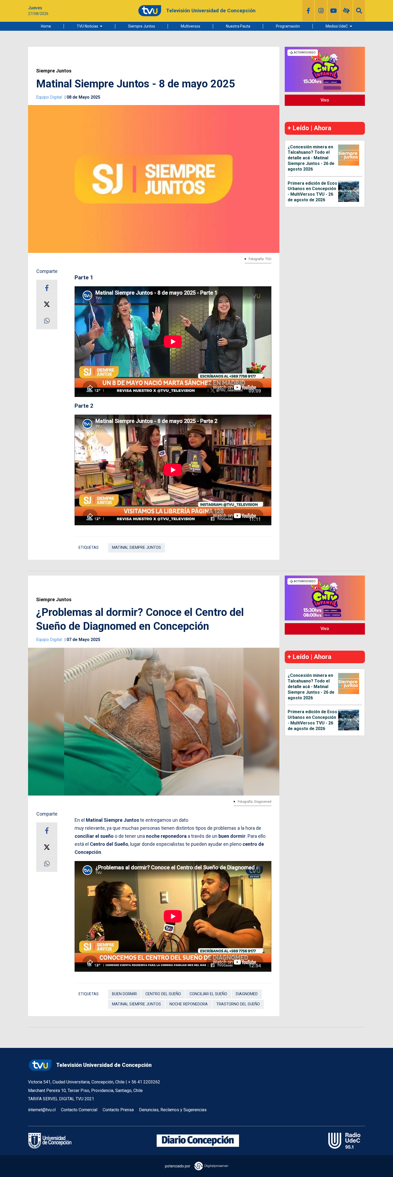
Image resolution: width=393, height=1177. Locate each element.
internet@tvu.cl (42, 1109)
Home (46, 26)
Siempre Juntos (141, 26)
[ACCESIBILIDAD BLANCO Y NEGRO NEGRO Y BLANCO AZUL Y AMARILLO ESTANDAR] (346, 10)
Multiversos (190, 26)
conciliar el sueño (208, 994)
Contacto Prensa (118, 1109)
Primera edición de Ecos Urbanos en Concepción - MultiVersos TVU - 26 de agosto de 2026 (312, 191)
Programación (288, 26)
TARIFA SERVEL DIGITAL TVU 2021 (61, 1098)
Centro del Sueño (163, 994)
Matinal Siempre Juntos (136, 547)
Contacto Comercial (79, 1109)
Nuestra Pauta (238, 26)
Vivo (325, 100)
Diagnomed (247, 994)
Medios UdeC (337, 26)
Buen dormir (124, 994)
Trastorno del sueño (238, 1004)
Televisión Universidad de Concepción (104, 1065)
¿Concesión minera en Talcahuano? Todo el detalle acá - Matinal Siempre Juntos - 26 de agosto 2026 (311, 158)
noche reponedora (188, 1004)
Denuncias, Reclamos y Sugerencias (173, 1109)
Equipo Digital (49, 97)
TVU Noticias (87, 26)
